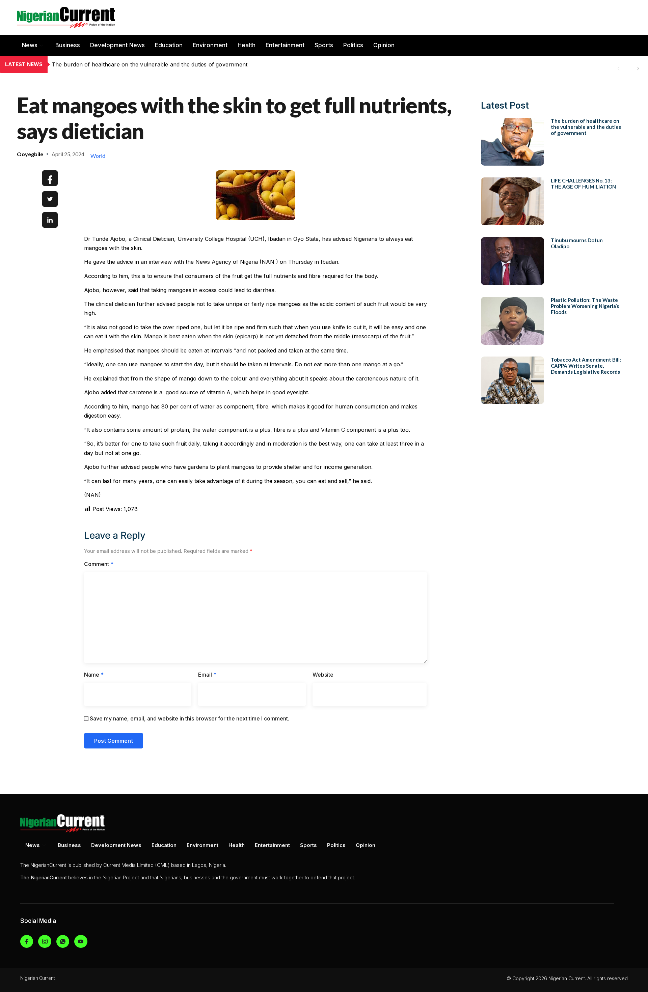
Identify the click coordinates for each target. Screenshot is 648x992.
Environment (210, 45)
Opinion (384, 45)
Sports (324, 45)
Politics (353, 45)
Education (169, 45)
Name (94, 674)
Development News (117, 45)
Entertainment (285, 45)
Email (207, 674)
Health (246, 45)
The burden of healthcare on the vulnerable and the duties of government (586, 127)
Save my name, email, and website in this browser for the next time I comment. (189, 718)
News (29, 45)
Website (323, 674)
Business (67, 45)
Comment (98, 564)
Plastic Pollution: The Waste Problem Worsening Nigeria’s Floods (585, 306)
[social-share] (50, 178)
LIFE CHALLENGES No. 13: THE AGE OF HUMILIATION (125, 64)
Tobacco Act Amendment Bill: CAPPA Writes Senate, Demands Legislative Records (586, 366)
